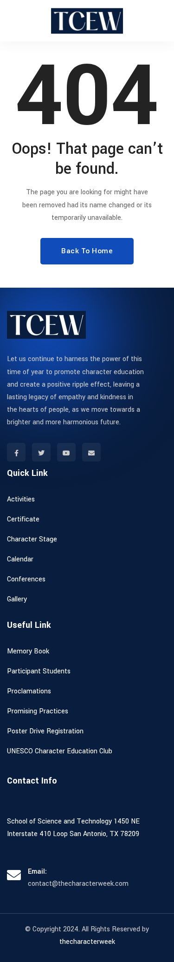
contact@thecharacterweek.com (78, 884)
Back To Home (87, 251)
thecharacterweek (87, 942)
